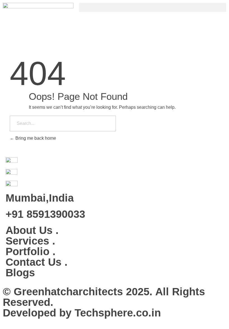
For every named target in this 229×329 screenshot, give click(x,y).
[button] (152, 7)
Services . (30, 241)
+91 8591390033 (45, 214)
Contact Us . (37, 262)
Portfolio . (31, 251)
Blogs (20, 273)
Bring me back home (35, 138)
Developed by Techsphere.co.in (82, 313)
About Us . (32, 230)
